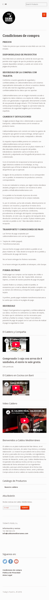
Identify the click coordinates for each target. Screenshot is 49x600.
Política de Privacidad (11, 573)
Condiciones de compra (12, 570)
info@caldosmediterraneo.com (15, 533)
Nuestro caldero (11, 487)
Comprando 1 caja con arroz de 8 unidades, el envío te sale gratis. (22, 360)
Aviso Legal (7, 575)
